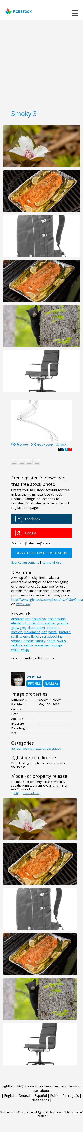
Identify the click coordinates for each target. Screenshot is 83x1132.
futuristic (32, 623)
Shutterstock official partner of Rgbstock (24, 1112)
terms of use (31, 793)
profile (34, 683)
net (44, 632)
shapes (16, 641)
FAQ (16, 793)
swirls (61, 641)
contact (30, 1086)
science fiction (29, 636)
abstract (17, 619)
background (56, 619)
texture (16, 645)
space (51, 641)
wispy (25, 649)
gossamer (48, 623)
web (47, 645)
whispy (57, 645)
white (15, 649)
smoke (29, 641)
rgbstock (22, 11)
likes (63, 445)
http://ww (23, 604)
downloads (45, 445)
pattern (65, 632)
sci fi (14, 636)
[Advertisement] (41, 63)
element (17, 623)
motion (16, 632)
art (27, 619)
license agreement (52, 1086)
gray (14, 627)
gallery (51, 683)
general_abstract (22, 748)
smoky (40, 641)
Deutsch (25, 1095)
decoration (54, 748)
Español (41, 1095)
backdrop (38, 619)
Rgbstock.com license (33, 757)
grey (23, 627)
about (44, 1090)
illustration (36, 627)
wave (39, 645)
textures (40, 748)
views (24, 445)
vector (28, 645)
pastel (52, 632)
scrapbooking (52, 636)
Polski (54, 1095)
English (9, 1095)
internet (52, 627)
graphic (63, 623)
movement (32, 632)
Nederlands (40, 1100)
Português (71, 1095)
